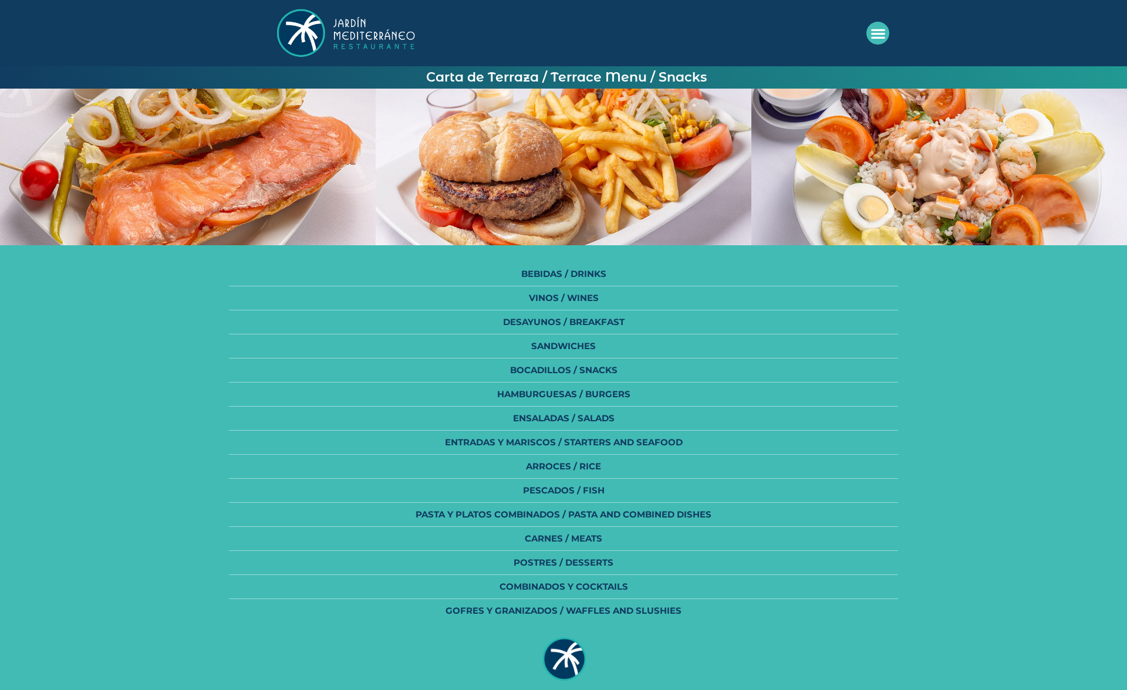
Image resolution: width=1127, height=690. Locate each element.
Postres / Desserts (563, 562)
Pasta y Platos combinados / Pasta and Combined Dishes (563, 514)
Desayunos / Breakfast (564, 321)
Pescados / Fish (564, 490)
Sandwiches (563, 345)
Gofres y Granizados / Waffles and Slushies (563, 610)
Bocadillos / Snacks (564, 370)
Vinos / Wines (564, 297)
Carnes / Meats (563, 538)
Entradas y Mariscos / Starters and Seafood (564, 442)
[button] (877, 33)
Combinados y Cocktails (564, 586)
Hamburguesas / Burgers (563, 394)
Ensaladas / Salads (564, 418)
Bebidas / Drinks (563, 273)
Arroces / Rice (563, 466)
